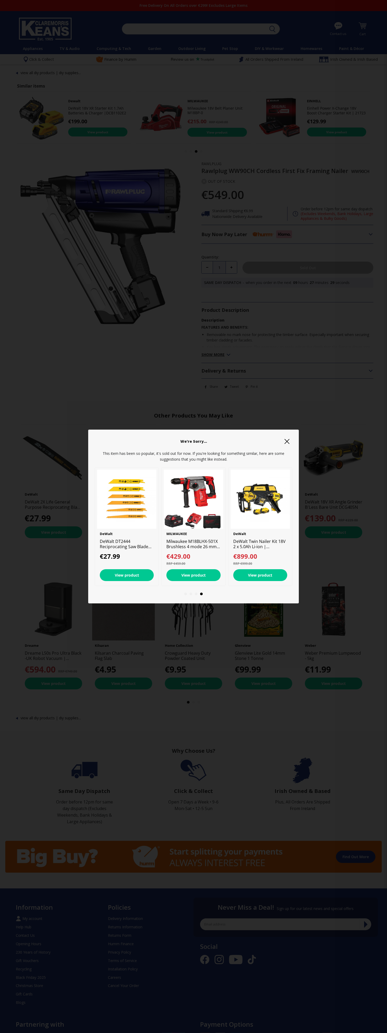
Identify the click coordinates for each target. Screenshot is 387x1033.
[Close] (287, 441)
